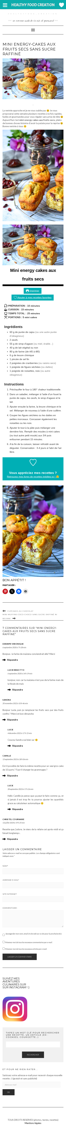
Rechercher (33, 1055)
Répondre (12, 659)
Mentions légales (33, 1123)
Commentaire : (10, 908)
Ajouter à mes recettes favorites (34, 297)
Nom (5, 866)
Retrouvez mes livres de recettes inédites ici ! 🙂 (33, 476)
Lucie (10, 729)
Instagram (17, 987)
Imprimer (34, 290)
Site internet (10, 894)
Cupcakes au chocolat (20, 611)
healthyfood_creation (33, 14)
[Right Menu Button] (61, 5)
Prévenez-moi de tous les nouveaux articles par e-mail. (26, 949)
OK (8, 1092)
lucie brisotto (16, 670)
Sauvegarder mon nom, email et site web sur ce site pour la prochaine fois (34, 934)
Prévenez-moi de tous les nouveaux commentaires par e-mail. (28, 942)
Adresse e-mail (11, 880)
